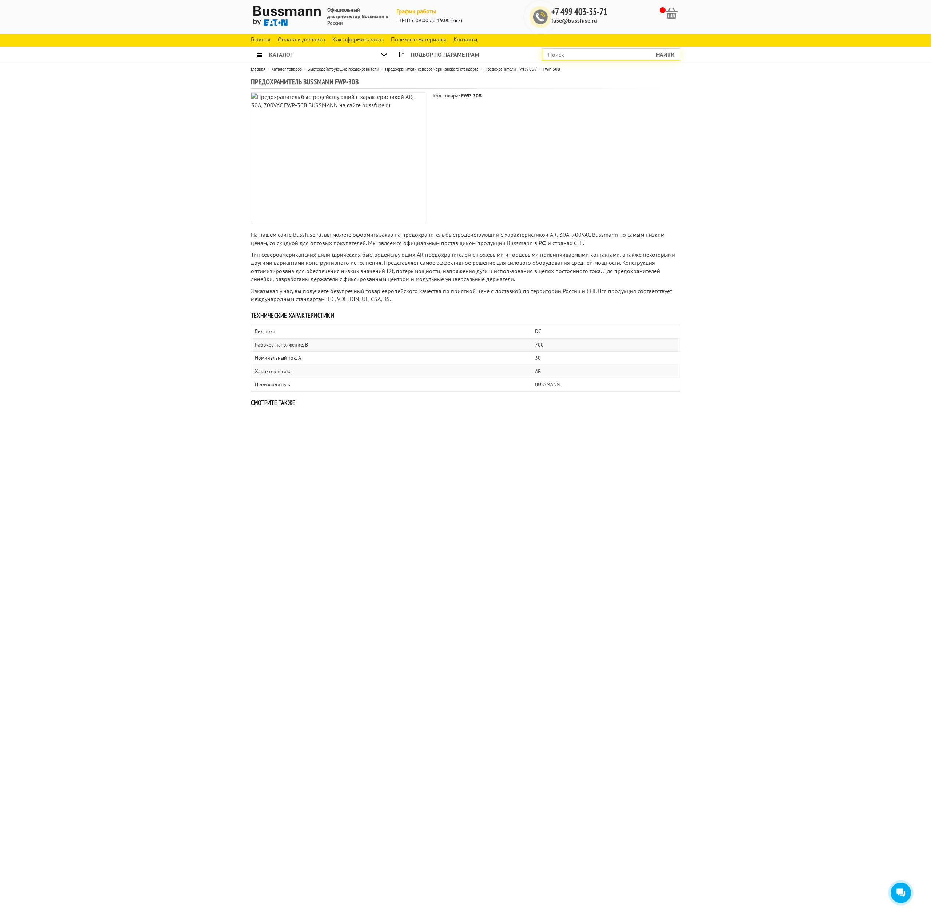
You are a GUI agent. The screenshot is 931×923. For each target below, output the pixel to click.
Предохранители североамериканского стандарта (432, 69)
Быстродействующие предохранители (343, 69)
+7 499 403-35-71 (579, 11)
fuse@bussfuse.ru (574, 20)
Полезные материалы (418, 39)
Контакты (465, 39)
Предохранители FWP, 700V (510, 69)
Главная (258, 69)
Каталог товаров (286, 69)
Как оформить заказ (358, 39)
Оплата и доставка (301, 39)
